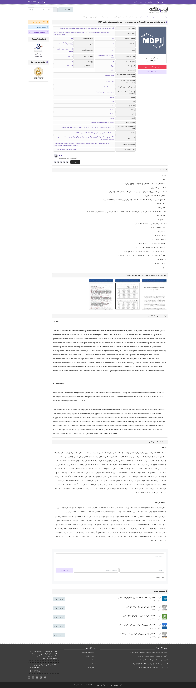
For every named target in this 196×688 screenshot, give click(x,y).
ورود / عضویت (137, 2)
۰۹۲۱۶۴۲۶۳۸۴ (36, 671)
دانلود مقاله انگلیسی (152, 72)
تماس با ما (91, 668)
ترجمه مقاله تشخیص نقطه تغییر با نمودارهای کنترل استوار (142, 616)
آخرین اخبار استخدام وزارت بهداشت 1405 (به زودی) (152, 656)
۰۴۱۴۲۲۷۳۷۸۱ (36, 668)
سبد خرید (65, 10)
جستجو (31, 10)
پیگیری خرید (148, 2)
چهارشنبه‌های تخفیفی (88, 652)
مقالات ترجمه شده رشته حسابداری (149, 17)
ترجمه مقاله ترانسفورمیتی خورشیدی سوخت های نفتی (143, 607)
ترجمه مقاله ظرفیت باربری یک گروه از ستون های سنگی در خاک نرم (140, 625)
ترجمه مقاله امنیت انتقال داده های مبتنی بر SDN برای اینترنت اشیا (139, 598)
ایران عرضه (164, 17)
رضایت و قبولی (90, 656)
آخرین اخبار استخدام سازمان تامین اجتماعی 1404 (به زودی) (150, 664)
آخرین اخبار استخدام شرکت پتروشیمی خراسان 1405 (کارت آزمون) (148, 652)
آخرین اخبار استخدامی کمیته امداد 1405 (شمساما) (153, 660)
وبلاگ (92, 660)
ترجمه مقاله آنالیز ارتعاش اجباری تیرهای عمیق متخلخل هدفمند (140, 634)
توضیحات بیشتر (58, 599)
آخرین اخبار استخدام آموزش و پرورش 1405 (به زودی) (152, 668)
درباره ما (92, 664)
